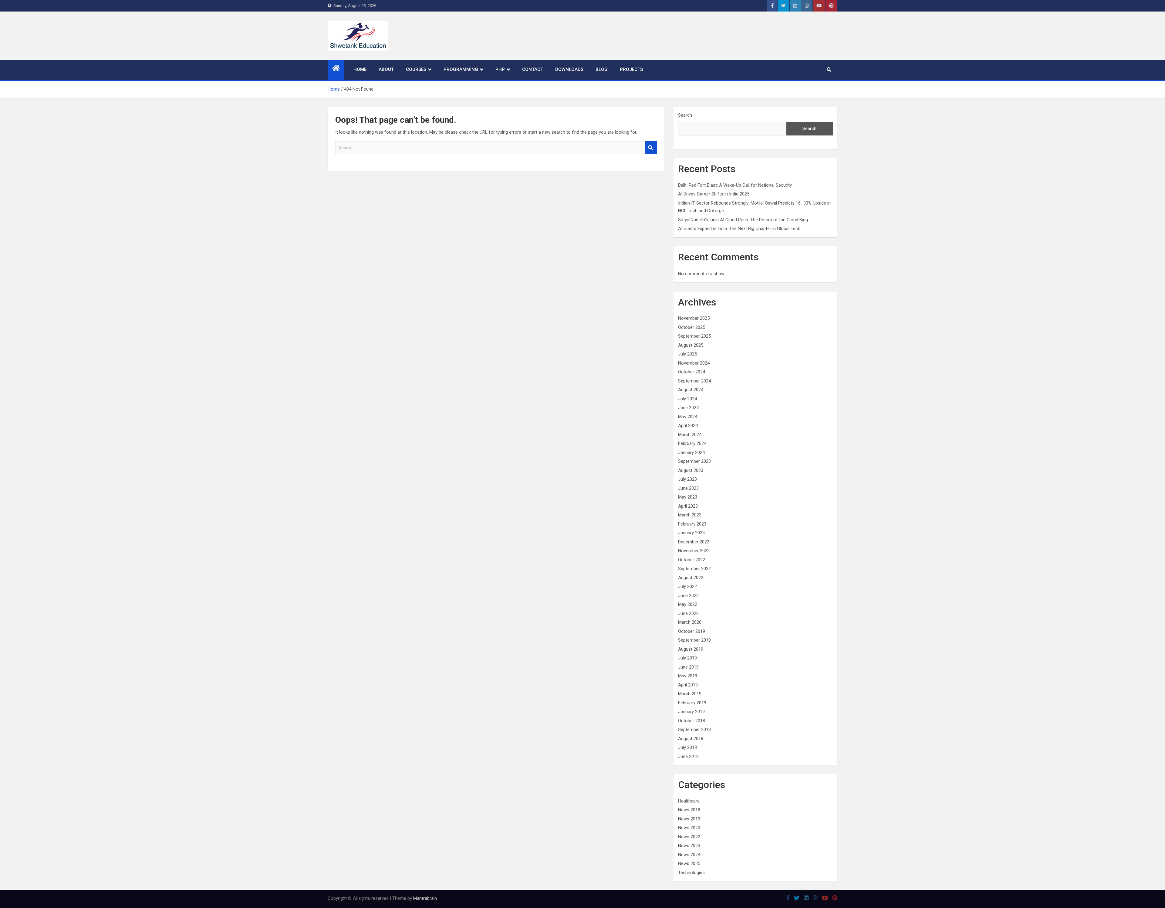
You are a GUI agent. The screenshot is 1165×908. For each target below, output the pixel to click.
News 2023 (689, 845)
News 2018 (689, 810)
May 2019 (687, 676)
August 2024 (690, 389)
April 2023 (688, 506)
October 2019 (691, 631)
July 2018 (687, 747)
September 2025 (694, 336)
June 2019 (688, 667)
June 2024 (688, 407)
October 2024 (691, 372)
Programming (461, 69)
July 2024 (687, 399)
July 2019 (687, 658)
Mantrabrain (425, 898)
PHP (500, 69)
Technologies (691, 872)
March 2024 (689, 434)
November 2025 (694, 318)
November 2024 (694, 363)
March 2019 (689, 693)
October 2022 (691, 559)
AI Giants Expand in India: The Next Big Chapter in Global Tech (739, 228)
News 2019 (689, 819)
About (386, 69)
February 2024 (692, 443)
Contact (532, 69)
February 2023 (692, 524)
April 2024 (688, 425)
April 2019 (688, 685)
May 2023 (687, 497)
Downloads (569, 69)
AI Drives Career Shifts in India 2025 (713, 194)
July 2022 (687, 586)
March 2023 (689, 515)
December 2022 (693, 542)
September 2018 (694, 729)
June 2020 (688, 613)
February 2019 (692, 703)
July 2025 (687, 354)
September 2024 (694, 381)
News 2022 (689, 837)
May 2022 (687, 604)
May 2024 (687, 416)
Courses (416, 69)
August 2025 (690, 345)
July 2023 (687, 479)
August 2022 (690, 577)
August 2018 (690, 738)
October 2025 (691, 327)
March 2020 (689, 622)
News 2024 (689, 854)
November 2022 (694, 550)
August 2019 (690, 649)
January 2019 (691, 711)
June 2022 (688, 595)
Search (651, 147)
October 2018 (691, 720)
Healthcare (689, 801)
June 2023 (688, 488)
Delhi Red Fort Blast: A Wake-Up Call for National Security (735, 185)
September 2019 (694, 640)
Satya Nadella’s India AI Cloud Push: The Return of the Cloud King (743, 219)
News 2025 (689, 863)
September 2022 (694, 568)
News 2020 (689, 827)
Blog (602, 69)
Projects (631, 69)
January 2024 (691, 452)
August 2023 (690, 470)
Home (359, 69)
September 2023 (694, 461)
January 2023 (691, 533)
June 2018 (688, 756)
